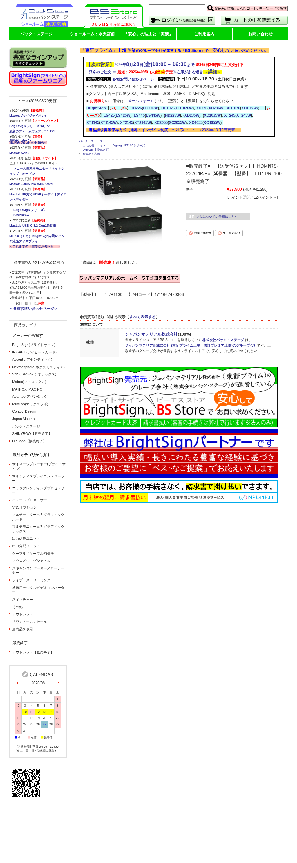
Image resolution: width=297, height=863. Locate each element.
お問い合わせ (260, 34)
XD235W (191, 115)
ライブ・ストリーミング (31, 580)
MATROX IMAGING (27, 389)
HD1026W (184, 108)
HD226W (150, 108)
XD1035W (212, 115)
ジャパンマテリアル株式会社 (151, 334)
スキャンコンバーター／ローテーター (38, 570)
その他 (17, 607)
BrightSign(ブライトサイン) (33, 345)
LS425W (123, 115)
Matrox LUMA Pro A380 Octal (31, 184)
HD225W (172, 115)
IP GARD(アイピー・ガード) (34, 352)
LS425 (109, 115)
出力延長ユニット (94, 145)
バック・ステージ (36, 34)
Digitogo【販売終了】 (97, 149)
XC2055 (161, 122)
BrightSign (96, 108)
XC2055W (177, 122)
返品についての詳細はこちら (217, 216)
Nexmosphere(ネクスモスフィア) (38, 367)
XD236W (216, 108)
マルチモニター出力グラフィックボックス (38, 529)
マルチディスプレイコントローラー (38, 478)
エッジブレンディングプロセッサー (38, 490)
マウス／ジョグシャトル (31, 561)
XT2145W (142, 122)
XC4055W (212, 122)
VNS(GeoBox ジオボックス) (34, 374)
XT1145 (92, 122)
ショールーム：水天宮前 (92, 34)
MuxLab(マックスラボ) (30, 404)
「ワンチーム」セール (29, 622)
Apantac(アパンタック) (30, 397)
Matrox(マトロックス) (29, 382)
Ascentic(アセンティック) (32, 360)
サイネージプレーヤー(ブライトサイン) (39, 466)
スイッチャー (22, 600)
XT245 (229, 115)
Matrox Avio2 (19, 153)
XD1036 (233, 108)
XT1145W (108, 122)
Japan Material (24, 419)
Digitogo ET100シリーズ (129, 145)
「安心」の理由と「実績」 (148, 34)
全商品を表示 (91, 153)
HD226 (136, 108)
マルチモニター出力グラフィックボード (38, 517)
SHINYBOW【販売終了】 (32, 434)
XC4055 (195, 122)
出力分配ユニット (26, 546)
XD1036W (249, 108)
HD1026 (168, 108)
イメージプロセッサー (29, 500)
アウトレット (22, 614)
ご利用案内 (204, 34)
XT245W (243, 115)
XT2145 (126, 122)
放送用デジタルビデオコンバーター (38, 590)
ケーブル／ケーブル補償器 (33, 553)
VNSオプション (24, 507)
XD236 (201, 108)
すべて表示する (142, 317)
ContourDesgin (24, 411)
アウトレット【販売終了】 (33, 652)
